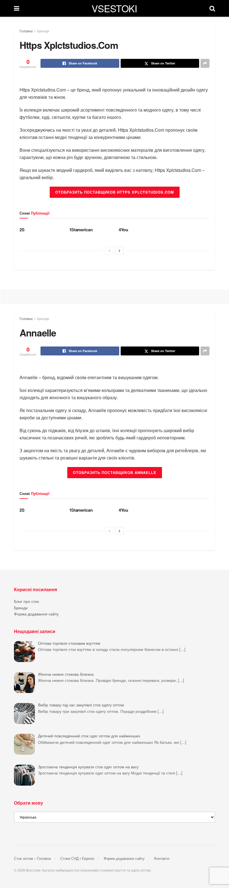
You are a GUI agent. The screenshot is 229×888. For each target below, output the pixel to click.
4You (123, 230)
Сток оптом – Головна (32, 858)
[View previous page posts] (109, 250)
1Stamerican (81, 230)
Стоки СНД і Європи (77, 858)
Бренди (43, 30)
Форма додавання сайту (36, 614)
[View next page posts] (119, 250)
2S (22, 230)
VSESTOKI (114, 8)
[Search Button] (212, 8)
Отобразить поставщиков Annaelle (114, 472)
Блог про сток (26, 601)
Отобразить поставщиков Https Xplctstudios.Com (114, 192)
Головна (26, 30)
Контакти (161, 858)
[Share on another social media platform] (205, 63)
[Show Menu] (16, 8)
